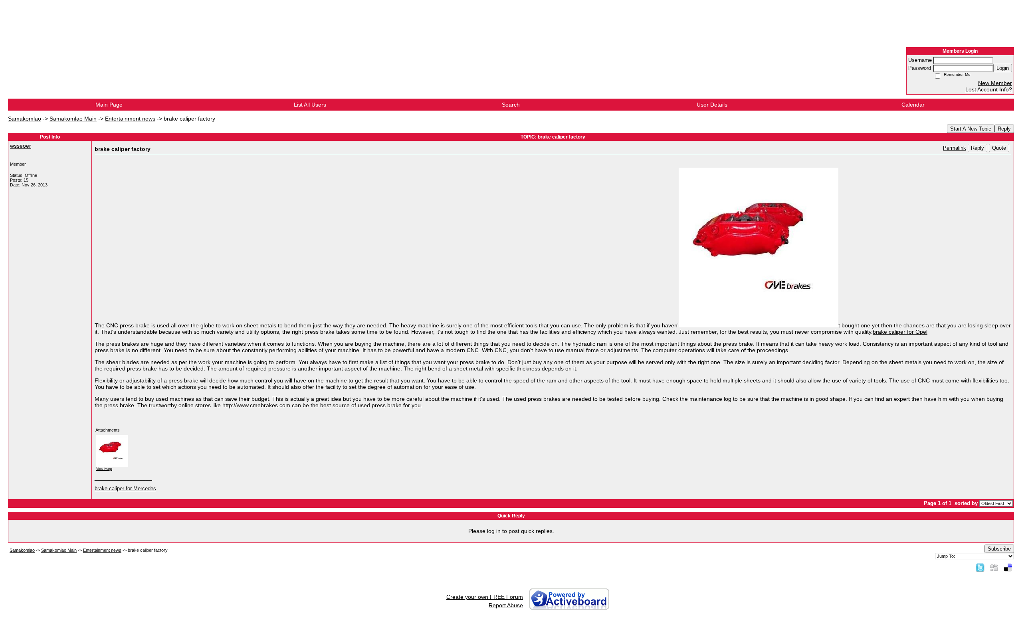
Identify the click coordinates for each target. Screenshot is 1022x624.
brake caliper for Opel (900, 332)
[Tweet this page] (980, 567)
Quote (999, 148)
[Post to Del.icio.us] (1008, 567)
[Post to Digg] (994, 567)
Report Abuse (506, 605)
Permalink (954, 148)
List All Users (310, 104)
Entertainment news (130, 118)
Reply (1004, 129)
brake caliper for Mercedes (125, 488)
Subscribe (999, 549)
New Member (995, 83)
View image (104, 469)
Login (1002, 68)
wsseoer (20, 146)
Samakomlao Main (73, 118)
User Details (712, 104)
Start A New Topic (970, 129)
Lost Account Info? (988, 89)
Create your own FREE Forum (484, 597)
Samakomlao (24, 118)
